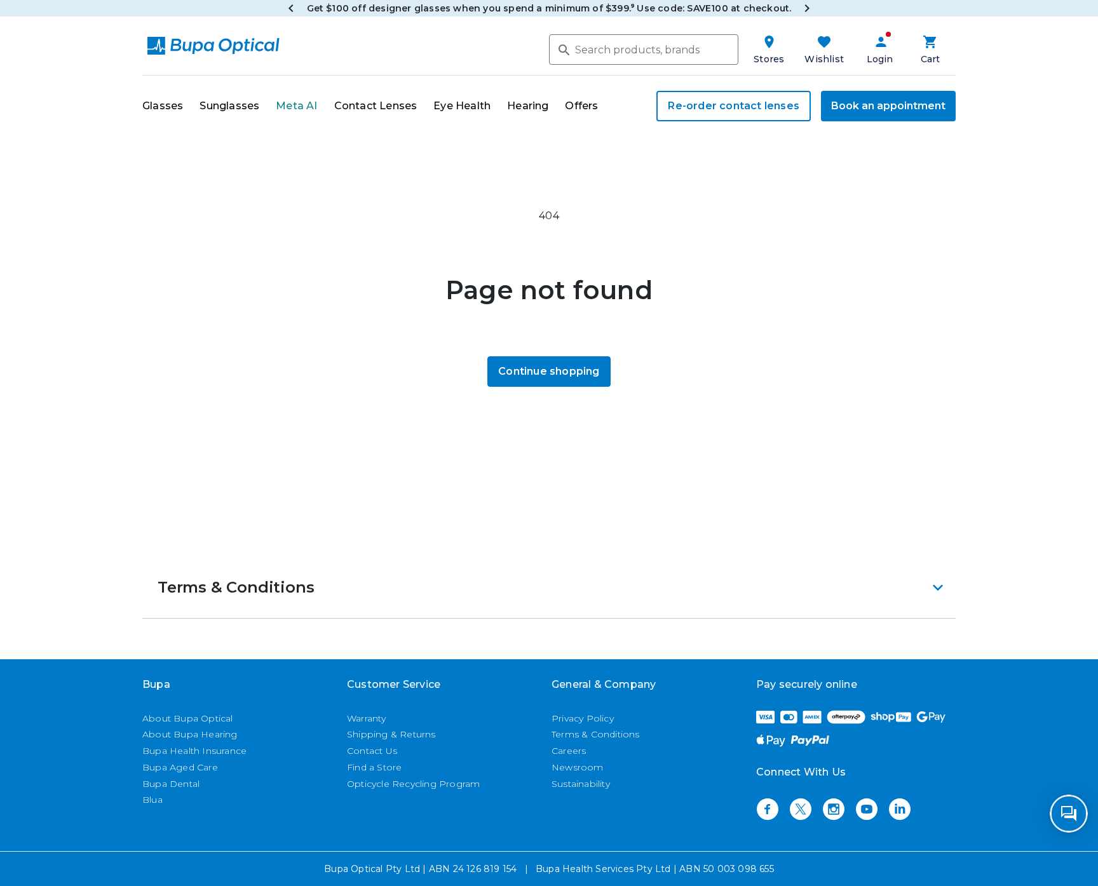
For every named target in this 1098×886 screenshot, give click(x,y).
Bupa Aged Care (180, 767)
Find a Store (374, 767)
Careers (569, 750)
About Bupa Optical (187, 718)
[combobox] (643, 49)
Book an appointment (888, 106)
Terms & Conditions (596, 734)
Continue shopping (548, 371)
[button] (549, 587)
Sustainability (581, 783)
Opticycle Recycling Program (413, 783)
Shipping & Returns (391, 734)
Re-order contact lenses (733, 106)
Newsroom (578, 767)
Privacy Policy (583, 718)
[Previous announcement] (291, 8)
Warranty (366, 718)
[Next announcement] (807, 8)
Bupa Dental (171, 783)
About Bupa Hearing (190, 734)
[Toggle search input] (563, 49)
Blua (152, 799)
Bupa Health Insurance (194, 750)
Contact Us (372, 750)
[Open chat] (1069, 814)
